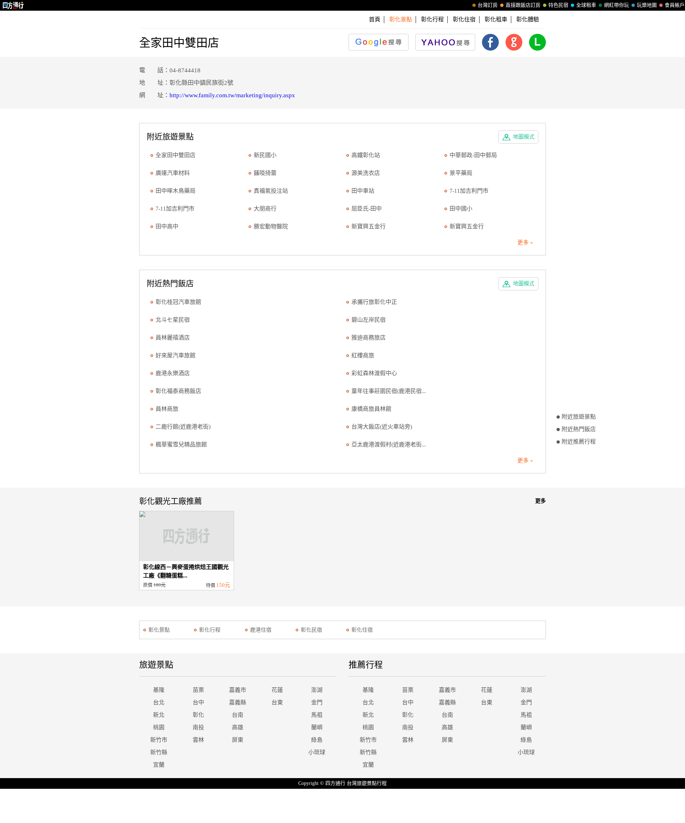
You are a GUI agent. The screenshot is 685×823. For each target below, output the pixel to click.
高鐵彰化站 (365, 155)
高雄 (237, 727)
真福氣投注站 (271, 191)
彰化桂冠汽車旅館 (178, 302)
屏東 (237, 740)
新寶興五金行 (368, 226)
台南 (237, 715)
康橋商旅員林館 (371, 409)
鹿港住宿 (261, 630)
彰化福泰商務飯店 (178, 391)
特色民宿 (558, 5)
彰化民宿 (311, 630)
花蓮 (277, 690)
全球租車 (586, 5)
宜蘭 (158, 765)
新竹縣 (158, 752)
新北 (158, 715)
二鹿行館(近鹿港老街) (183, 427)
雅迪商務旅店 (368, 338)
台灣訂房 (488, 5)
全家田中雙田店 (176, 155)
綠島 (317, 740)
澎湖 (317, 690)
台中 (198, 702)
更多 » (525, 242)
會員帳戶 (675, 5)
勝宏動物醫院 (271, 226)
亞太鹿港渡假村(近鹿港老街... (388, 444)
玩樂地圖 (647, 5)
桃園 (158, 727)
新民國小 (265, 155)
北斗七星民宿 (173, 320)
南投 (198, 727)
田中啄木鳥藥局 (176, 191)
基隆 (158, 690)
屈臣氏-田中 (366, 209)
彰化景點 (159, 630)
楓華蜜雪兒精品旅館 (181, 444)
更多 (540, 501)
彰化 (198, 715)
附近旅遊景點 (579, 417)
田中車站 (362, 191)
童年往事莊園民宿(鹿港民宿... (388, 391)
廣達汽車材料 (173, 173)
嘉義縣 (237, 702)
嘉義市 (237, 690)
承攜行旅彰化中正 (374, 302)
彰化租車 (495, 19)
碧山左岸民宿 (368, 320)
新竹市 (158, 740)
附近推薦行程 (579, 442)
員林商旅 (167, 409)
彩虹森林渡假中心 (374, 373)
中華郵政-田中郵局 (473, 155)
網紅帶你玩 (616, 5)
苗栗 (198, 690)
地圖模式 (523, 137)
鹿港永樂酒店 (173, 373)
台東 (277, 702)
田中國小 (461, 209)
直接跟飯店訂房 (523, 5)
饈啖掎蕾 (265, 173)
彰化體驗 (527, 19)
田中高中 (167, 226)
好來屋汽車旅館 (176, 355)
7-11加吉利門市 (469, 191)
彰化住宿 (464, 19)
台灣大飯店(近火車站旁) (381, 427)
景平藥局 (461, 173)
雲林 (198, 740)
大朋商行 (265, 209)
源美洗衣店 (365, 173)
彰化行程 (432, 19)
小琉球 (316, 752)
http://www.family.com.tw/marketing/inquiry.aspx (232, 95)
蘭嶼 (317, 727)
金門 (317, 702)
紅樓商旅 (362, 355)
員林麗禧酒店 (173, 338)
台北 (158, 702)
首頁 (374, 19)
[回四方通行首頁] (13, 5)
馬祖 (317, 715)
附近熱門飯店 (579, 429)
